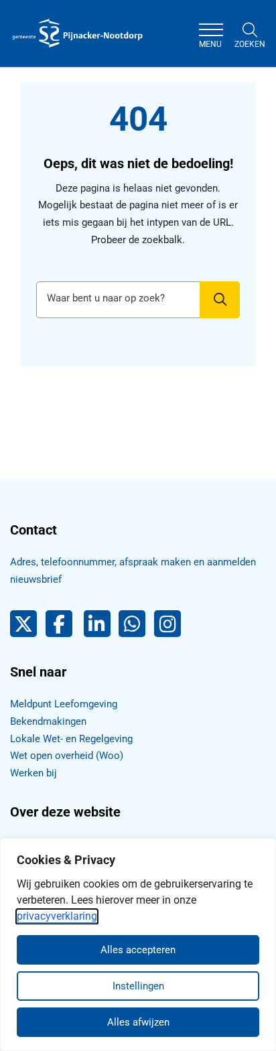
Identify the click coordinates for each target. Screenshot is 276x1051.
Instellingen (138, 986)
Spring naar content (37, 49)
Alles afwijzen (138, 1022)
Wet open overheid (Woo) (66, 756)
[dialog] (138, 944)
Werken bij (33, 773)
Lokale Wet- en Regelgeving (71, 739)
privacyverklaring (57, 916)
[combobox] (138, 299)
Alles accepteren (138, 950)
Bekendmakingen (48, 721)
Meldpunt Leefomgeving (63, 704)
